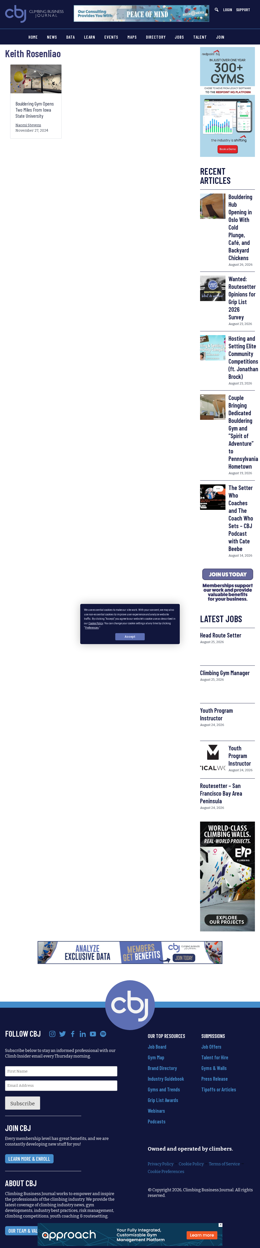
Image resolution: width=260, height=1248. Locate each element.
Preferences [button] (92, 627)
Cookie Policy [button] (95, 623)
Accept (130, 636)
